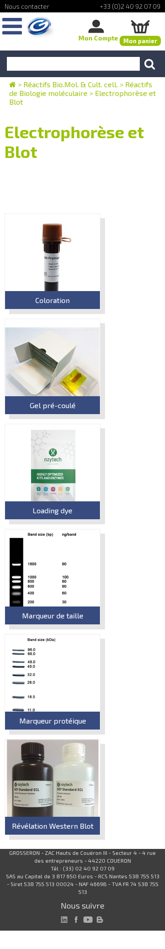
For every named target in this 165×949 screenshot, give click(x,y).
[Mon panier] (140, 26)
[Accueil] (40, 28)
